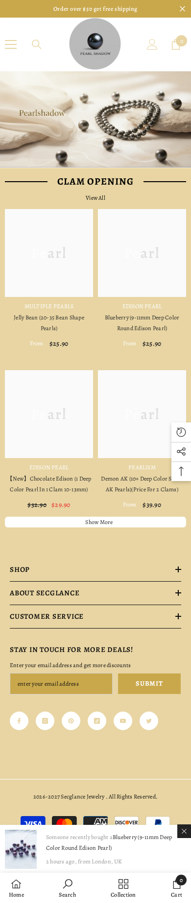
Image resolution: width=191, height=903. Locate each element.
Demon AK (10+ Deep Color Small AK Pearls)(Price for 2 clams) (142, 484)
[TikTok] (97, 721)
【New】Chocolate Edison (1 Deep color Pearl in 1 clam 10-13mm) (49, 484)
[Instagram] (45, 721)
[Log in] (152, 44)
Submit (149, 683)
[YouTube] (123, 721)
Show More (99, 522)
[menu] (11, 44)
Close (182, 9)
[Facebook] (19, 721)
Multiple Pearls (49, 306)
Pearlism (142, 467)
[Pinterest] (71, 721)
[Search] (37, 44)
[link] (67, 888)
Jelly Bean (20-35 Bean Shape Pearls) (49, 323)
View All (95, 198)
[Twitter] (149, 721)
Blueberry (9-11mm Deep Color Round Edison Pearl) (142, 323)
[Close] (184, 831)
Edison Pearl (142, 306)
